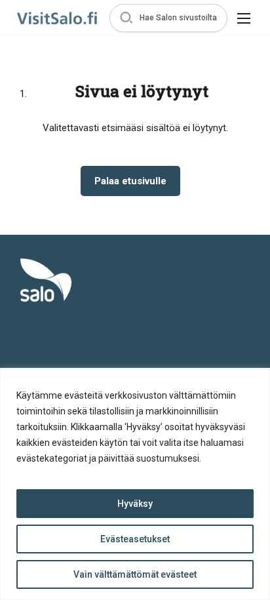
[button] (168, 18)
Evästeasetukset (135, 539)
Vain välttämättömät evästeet (135, 574)
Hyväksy (135, 503)
